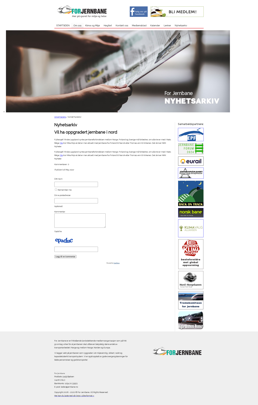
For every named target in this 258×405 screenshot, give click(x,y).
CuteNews (117, 263)
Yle (61, 143)
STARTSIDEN (60, 117)
